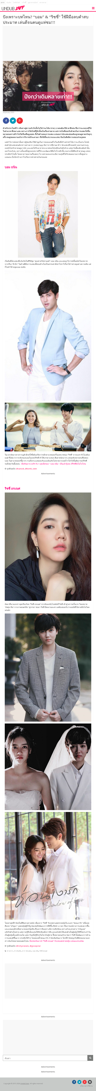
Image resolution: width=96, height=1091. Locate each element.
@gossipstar (35, 946)
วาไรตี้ (24, 3)
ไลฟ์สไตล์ (16, 3)
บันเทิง (8, 3)
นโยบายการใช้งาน (86, 1086)
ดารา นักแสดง (27, 951)
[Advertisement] (48, 43)
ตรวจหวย (43, 3)
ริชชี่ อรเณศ (43, 951)
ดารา (2, 3)
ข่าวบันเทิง (17, 951)
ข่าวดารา (10, 951)
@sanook (20, 468)
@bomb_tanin (31, 468)
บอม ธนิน (35, 951)
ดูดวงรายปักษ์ (33, 3)
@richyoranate (22, 946)
